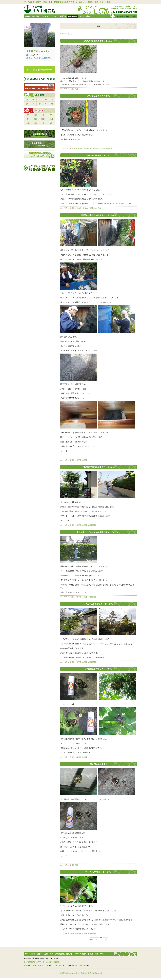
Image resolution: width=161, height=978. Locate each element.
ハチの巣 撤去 (81, 148)
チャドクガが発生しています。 (98, 872)
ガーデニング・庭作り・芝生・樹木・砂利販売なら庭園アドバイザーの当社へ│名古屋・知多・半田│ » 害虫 (67, 2)
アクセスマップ (38, 962)
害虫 (76, 89)
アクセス (44, 16)
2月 (43, 123)
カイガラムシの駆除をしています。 (98, 604)
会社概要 (27, 962)
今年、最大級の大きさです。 (98, 96)
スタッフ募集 (84, 16)
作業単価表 (72, 16)
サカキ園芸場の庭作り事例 (39, 69)
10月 (43, 119)
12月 (28, 123)
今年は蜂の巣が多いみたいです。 (98, 669)
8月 (28, 119)
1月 (35, 123)
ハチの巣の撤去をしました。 (98, 155)
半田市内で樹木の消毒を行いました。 (98, 467)
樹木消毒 (93, 525)
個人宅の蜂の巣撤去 (98, 764)
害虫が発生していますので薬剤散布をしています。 (99, 532)
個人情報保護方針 (53, 962)
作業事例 (93, 148)
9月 (35, 119)
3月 (51, 123)
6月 (43, 114)
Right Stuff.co (81, 973)
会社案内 (35, 16)
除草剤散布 (108, 148)
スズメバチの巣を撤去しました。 (98, 40)
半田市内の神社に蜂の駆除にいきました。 (98, 215)
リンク (53, 16)
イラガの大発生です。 (38, 50)
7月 (51, 114)
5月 (35, 114)
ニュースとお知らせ (36, 58)
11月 (51, 119)
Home (27, 16)
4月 (28, 114)
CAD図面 (62, 16)
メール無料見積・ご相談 (126, 16)
